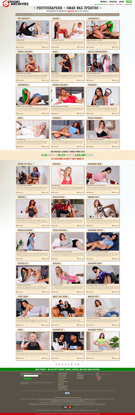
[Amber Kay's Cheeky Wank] (102, 208)
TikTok (98, 380)
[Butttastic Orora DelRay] (32, 63)
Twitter (97, 375)
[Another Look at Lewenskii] (32, 96)
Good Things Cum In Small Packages (98, 252)
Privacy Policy (61, 383)
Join (129, 2)
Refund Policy (61, 380)
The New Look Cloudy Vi (23, 285)
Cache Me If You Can (57, 40)
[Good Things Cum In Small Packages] (102, 241)
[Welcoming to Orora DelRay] (67, 96)
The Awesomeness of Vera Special (61, 252)
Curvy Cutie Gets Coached (24, 185)
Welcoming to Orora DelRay (59, 106)
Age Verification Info (62, 387)
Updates (113, 2)
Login (121, 2)
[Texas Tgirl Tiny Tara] (32, 308)
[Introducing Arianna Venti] (102, 341)
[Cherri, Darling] (67, 129)
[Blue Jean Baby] (67, 175)
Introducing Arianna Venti (94, 351)
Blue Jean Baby (55, 185)
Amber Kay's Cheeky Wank (94, 218)
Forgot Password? (62, 376)
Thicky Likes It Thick (93, 106)
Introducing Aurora (57, 285)
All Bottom (19, 351)
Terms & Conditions (62, 378)
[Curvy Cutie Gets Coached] (32, 175)
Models (103, 2)
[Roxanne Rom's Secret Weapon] (102, 175)
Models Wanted (80, 375)
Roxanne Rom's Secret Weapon (96, 185)
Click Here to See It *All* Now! (67, 158)
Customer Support (62, 375)
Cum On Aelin (55, 218)
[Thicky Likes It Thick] (102, 96)
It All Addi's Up (20, 139)
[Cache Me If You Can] (67, 30)
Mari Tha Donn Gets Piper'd (59, 318)
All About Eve (20, 40)
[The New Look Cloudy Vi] (32, 274)
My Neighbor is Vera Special (95, 139)
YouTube (99, 378)
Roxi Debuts (55, 73)
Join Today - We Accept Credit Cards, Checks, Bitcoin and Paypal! (67, 369)
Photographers (80, 376)
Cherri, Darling (55, 139)
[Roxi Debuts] (67, 63)
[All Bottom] (32, 341)
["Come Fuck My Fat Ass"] (102, 63)
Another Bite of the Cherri (24, 218)
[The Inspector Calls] (67, 341)
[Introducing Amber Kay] (102, 308)
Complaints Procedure (63, 389)
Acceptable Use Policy (63, 381)
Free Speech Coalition (70, 395)
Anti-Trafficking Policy (63, 386)
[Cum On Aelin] (67, 208)
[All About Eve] (32, 30)
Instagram (99, 376)
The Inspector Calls (57, 351)
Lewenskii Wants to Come (94, 40)
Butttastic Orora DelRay (23, 73)
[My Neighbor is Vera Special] (102, 129)
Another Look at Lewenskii (24, 106)
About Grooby (80, 378)
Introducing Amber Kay (94, 318)
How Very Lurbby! (21, 252)
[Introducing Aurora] (67, 274)
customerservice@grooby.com (75, 404)
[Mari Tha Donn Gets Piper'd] (67, 308)
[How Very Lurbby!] (32, 241)
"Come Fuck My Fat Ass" (94, 73)
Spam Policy (61, 384)
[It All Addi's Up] (32, 129)
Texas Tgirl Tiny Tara (22, 318)
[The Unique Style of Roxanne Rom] (102, 274)
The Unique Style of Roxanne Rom (97, 285)
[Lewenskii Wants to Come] (102, 30)
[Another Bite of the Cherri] (32, 208)
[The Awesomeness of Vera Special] (67, 241)
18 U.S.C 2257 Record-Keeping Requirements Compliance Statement (67, 397)
